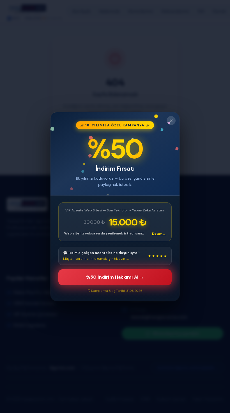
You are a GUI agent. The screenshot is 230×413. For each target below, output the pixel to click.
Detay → (159, 233)
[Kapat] (171, 120)
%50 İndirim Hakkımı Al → (115, 277)
